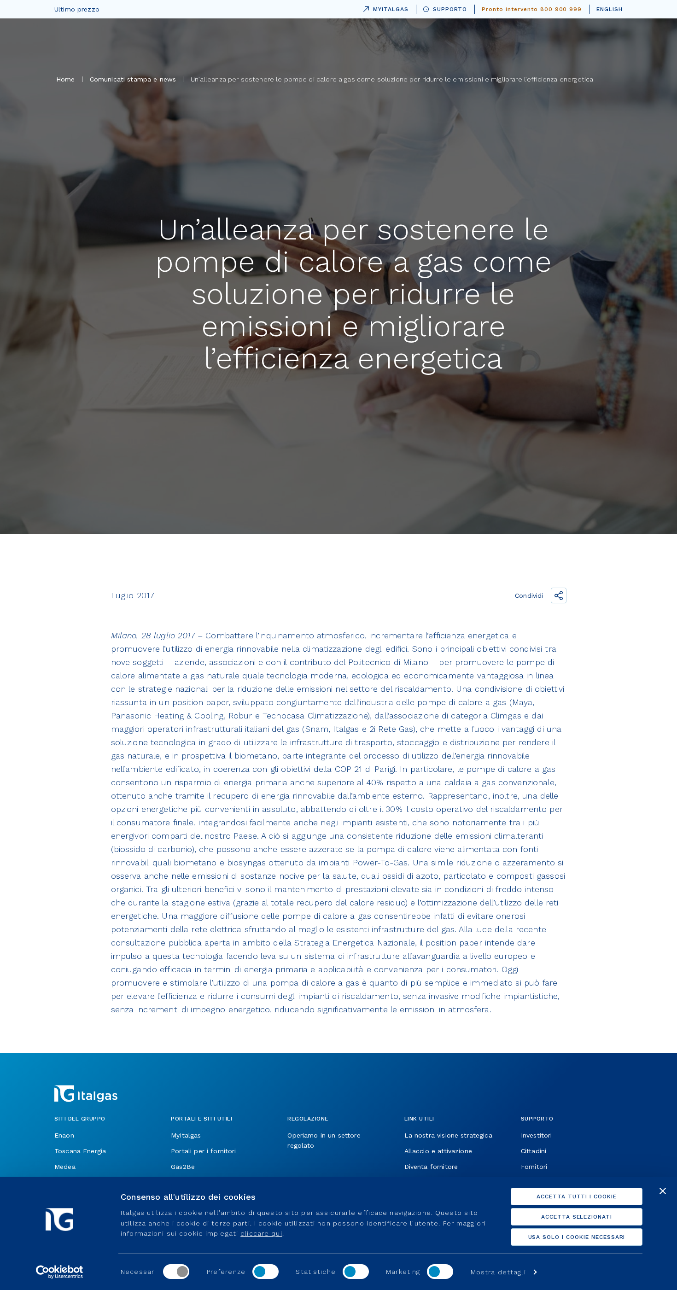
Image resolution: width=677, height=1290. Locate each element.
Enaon (64, 1135)
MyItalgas (186, 1135)
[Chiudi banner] (662, 1191)
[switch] (265, 1271)
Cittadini (533, 1151)
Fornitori (534, 1166)
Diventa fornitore (431, 1166)
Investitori (536, 1135)
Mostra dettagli (498, 1272)
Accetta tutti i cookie (577, 1196)
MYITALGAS (384, 7)
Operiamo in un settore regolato (323, 1140)
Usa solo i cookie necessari (576, 1237)
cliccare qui (261, 1233)
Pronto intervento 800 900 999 (532, 9)
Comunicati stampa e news (133, 79)
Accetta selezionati (576, 1217)
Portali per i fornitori (203, 1151)
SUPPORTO (450, 9)
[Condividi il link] (558, 595)
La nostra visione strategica (448, 1135)
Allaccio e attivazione (438, 1151)
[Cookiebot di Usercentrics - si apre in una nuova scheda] (59, 1272)
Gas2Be (183, 1166)
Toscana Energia (80, 1151)
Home (65, 79)
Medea (65, 1166)
